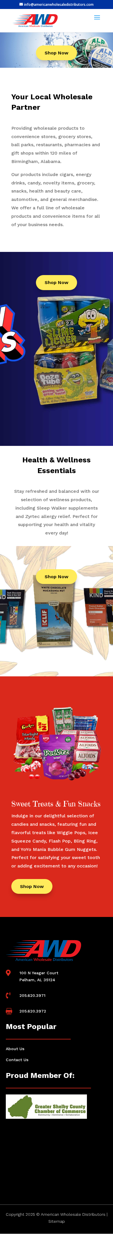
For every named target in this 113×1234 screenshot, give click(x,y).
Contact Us (17, 1059)
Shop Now (56, 53)
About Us (15, 1048)
